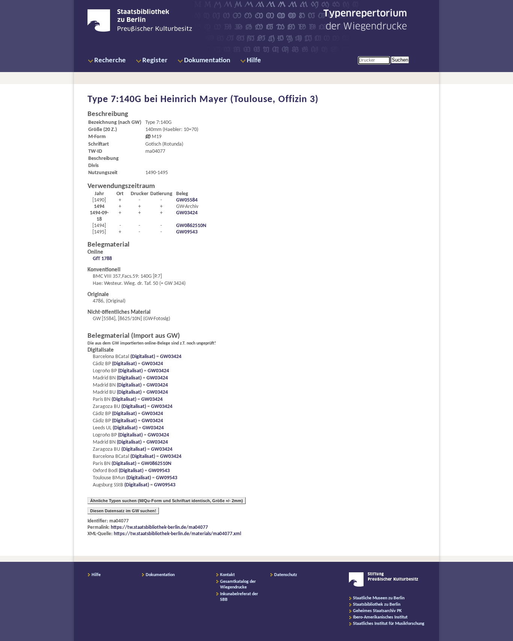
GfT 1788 (102, 259)
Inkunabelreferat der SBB (239, 597)
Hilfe (254, 60)
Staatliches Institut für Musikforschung (388, 623)
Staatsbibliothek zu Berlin (376, 604)
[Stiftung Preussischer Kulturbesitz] (383, 585)
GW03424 (187, 213)
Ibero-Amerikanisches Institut (380, 617)
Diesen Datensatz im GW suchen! (123, 511)
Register (154, 60)
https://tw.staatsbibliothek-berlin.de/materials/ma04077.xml (177, 533)
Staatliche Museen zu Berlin (378, 598)
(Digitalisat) (142, 357)
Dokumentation (207, 60)
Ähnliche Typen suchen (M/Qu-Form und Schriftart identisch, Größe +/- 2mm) (166, 500)
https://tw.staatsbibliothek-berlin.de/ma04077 (159, 527)
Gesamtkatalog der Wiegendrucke (238, 584)
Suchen (400, 60)
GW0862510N (191, 226)
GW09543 (187, 232)
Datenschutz (285, 575)
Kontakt (227, 575)
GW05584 (187, 200)
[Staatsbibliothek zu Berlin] (140, 31)
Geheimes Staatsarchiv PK (377, 611)
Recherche (110, 60)
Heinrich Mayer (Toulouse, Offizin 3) (239, 100)
